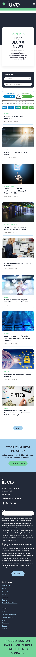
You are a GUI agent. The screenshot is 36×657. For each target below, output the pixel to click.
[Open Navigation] (34, 4)
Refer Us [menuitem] (4, 620)
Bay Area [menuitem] (5, 591)
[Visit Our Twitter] (11, 503)
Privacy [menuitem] (4, 611)
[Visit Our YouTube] (15, 503)
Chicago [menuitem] (4, 600)
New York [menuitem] (5, 594)
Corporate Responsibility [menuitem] (9, 614)
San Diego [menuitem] (5, 597)
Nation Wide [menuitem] (6, 585)
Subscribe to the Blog (18, 463)
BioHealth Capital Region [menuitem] (9, 602)
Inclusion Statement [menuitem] (8, 617)
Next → (18, 428)
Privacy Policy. (23, 558)
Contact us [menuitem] (5, 623)
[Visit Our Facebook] (3, 503)
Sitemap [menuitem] (4, 628)
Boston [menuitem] (4, 588)
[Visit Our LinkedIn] (7, 503)
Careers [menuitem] (4, 626)
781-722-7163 (6, 495)
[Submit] (32, 28)
